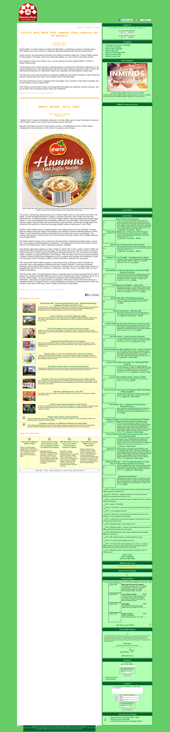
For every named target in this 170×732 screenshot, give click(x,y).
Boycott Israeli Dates (113, 54)
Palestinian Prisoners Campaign (118, 45)
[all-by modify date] (127, 559)
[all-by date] (127, 555)
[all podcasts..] (127, 656)
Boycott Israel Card (113, 56)
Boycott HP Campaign (114, 49)
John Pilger (127, 644)
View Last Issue (112, 677)
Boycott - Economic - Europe (88, 27)
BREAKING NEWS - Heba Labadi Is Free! (122, 524)
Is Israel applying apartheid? (118, 511)
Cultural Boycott (112, 51)
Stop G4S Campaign (113, 47)
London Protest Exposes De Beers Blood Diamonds (135, 507)
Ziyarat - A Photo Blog (116, 504)
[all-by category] (127, 557)
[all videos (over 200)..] (125, 625)
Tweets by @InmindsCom (127, 566)
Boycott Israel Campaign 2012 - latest (125, 717)
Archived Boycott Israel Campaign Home (126, 721)
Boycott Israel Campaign (120, 719)
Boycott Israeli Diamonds (115, 52)
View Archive (111, 679)
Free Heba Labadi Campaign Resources (122, 540)
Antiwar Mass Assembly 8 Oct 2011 (134, 605)
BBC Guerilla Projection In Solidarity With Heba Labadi (126, 537)
